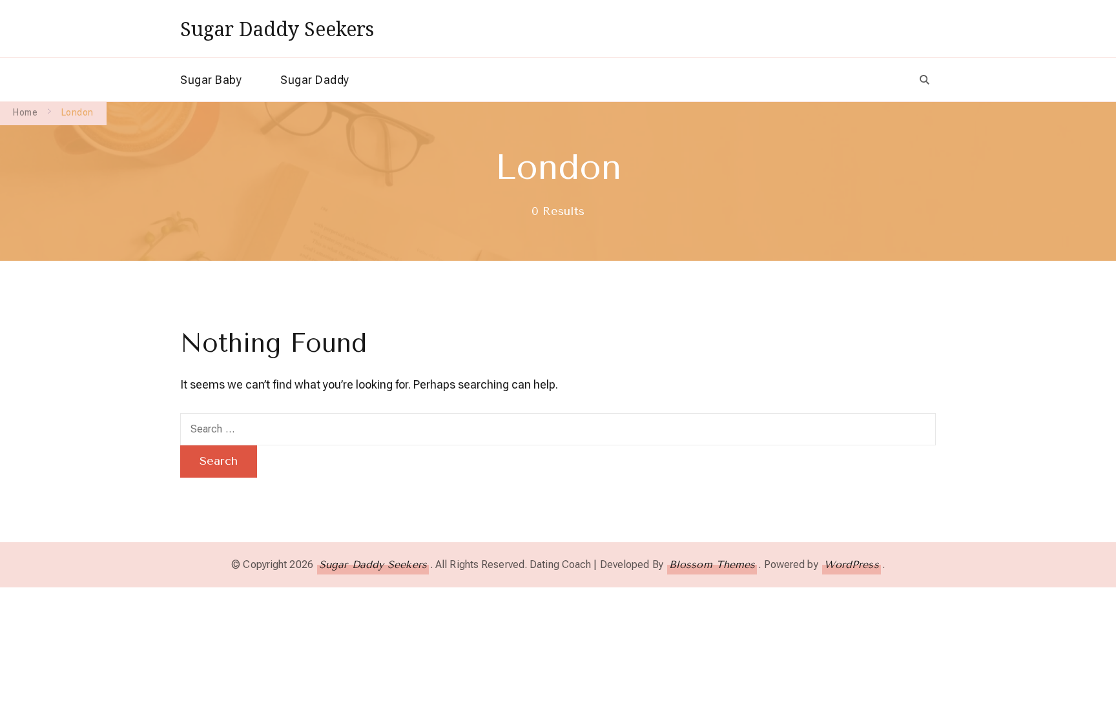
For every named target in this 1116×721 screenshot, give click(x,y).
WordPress (851, 564)
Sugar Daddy (314, 79)
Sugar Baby (211, 79)
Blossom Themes (712, 564)
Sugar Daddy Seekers (277, 28)
